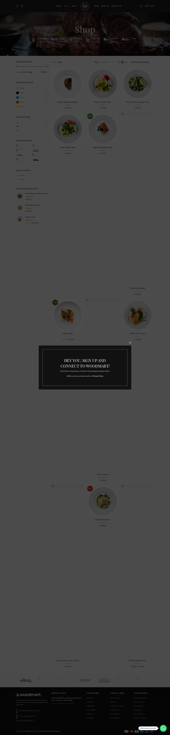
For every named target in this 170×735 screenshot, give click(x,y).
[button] (163, 728)
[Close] (130, 343)
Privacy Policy (98, 376)
